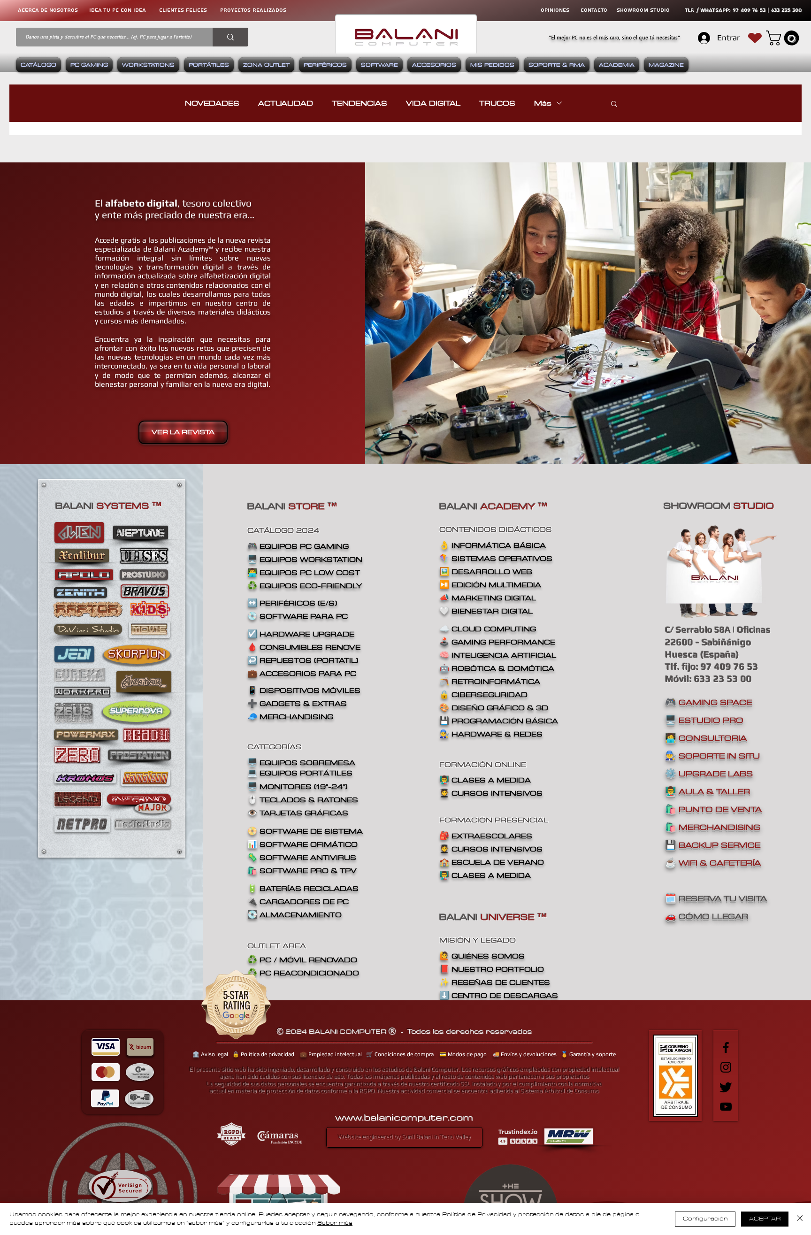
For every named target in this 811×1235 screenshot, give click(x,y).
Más (542, 103)
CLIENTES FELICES (183, 10)
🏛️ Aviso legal (210, 1054)
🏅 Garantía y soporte (588, 1054)
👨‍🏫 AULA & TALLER (707, 791)
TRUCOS (497, 103)
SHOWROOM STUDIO (643, 10)
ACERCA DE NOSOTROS (48, 10)
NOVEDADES (212, 103)
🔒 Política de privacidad (263, 1054)
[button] (784, 38)
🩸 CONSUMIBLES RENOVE (303, 647)
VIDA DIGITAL (433, 103)
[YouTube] (726, 1106)
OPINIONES (555, 10)
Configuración (705, 1219)
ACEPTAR (764, 1219)
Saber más (334, 1223)
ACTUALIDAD (285, 103)
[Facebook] (726, 1047)
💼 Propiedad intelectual (331, 1054)
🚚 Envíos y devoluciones (524, 1054)
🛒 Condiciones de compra (400, 1054)
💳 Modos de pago (463, 1054)
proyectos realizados (253, 10)
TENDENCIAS (359, 103)
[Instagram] (726, 1067)
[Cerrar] (799, 1219)
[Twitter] (726, 1087)
